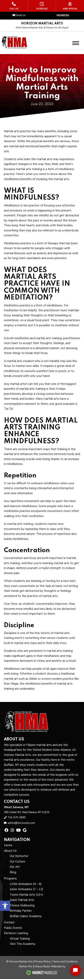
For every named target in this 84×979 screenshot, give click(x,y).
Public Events (13, 928)
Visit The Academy (22, 944)
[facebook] (6, 830)
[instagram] (12, 830)
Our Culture (17, 861)
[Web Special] (70, 6)
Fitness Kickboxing (22, 905)
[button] (5, 906)
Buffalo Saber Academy (26, 916)
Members (63, 15)
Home (8, 845)
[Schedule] (42, 6)
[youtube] (18, 830)
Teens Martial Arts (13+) (26, 895)
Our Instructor (19, 856)
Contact (9, 922)
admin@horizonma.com (21, 823)
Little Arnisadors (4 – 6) (26, 884)
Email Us (21, 15)
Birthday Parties (21, 911)
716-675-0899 (17, 817)
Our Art (15, 867)
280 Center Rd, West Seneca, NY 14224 (26, 812)
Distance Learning (16, 933)
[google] (25, 830)
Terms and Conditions (65, 961)
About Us (10, 851)
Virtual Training (20, 939)
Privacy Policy (42, 961)
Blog (13, 872)
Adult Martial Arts (22, 900)
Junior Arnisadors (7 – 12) (26, 889)
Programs (10, 878)
